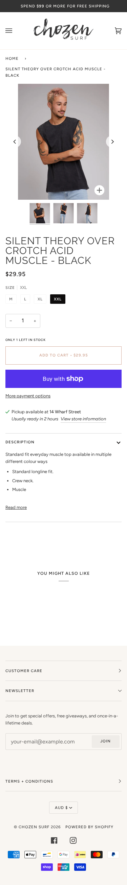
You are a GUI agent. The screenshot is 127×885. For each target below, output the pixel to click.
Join (105, 741)
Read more (16, 507)
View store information (83, 418)
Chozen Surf (35, 827)
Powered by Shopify (89, 827)
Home (12, 58)
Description (20, 442)
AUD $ (61, 807)
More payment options (27, 395)
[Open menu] (15, 30)
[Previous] (15, 142)
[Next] (112, 142)
